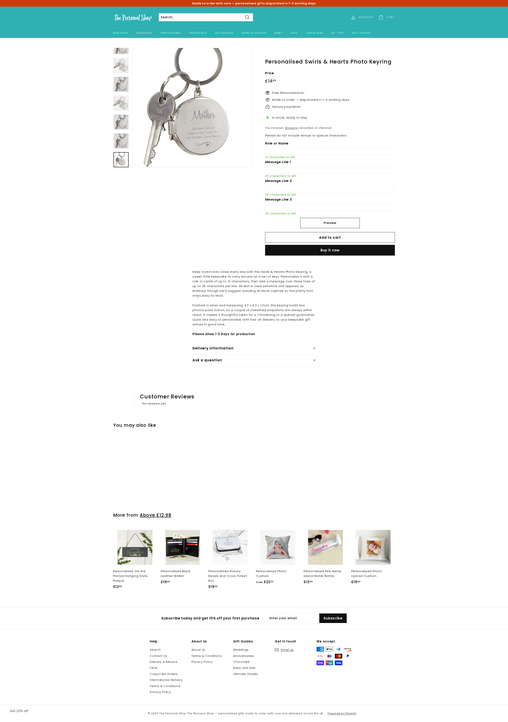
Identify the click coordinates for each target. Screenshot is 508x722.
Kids (294, 33)
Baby (279, 33)
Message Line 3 (278, 199)
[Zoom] (192, 107)
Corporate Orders (164, 674)
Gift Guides (361, 33)
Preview (330, 223)
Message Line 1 (278, 162)
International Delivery (166, 680)
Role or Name (277, 143)
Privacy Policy (160, 692)
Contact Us (158, 656)
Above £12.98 (155, 515)
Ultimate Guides (245, 674)
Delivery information (213, 348)
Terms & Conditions (165, 686)
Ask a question (207, 360)
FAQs (154, 668)
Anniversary (171, 33)
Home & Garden (254, 33)
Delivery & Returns (164, 662)
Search (155, 650)
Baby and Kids (244, 668)
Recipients (198, 33)
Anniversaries (243, 656)
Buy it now (330, 250)
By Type (338, 33)
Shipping (291, 128)
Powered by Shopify (342, 713)
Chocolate (241, 662)
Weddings (144, 33)
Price (269, 73)
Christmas (315, 33)
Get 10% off (19, 711)
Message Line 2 (278, 181)
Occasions (224, 33)
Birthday (120, 33)
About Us (198, 650)
